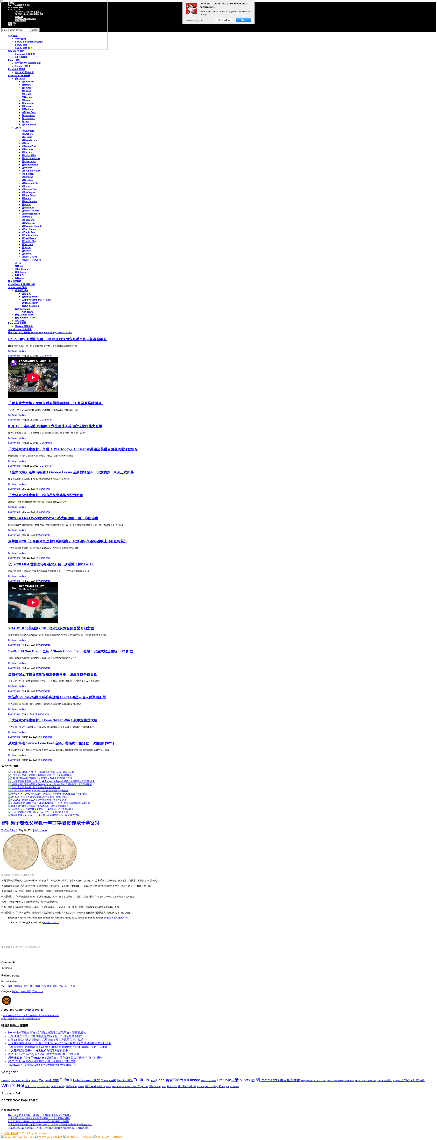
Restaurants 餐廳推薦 (19, 75)
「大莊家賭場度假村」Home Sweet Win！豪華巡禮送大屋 (52, 720)
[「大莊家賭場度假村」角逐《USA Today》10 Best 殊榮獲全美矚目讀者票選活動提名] (51, 781)
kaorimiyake (14, 355)
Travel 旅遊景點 (384, 1080)
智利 (55, 986)
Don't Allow (224, 20)
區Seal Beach (29, 238)
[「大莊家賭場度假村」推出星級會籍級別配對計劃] (34, 787)
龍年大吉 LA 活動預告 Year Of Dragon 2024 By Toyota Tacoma (40, 332)
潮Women (117, 1086)
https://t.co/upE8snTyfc (117, 917)
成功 (43, 986)
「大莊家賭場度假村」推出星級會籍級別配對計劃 (45, 495)
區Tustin (26, 247)
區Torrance (27, 244)
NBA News (27, 312)
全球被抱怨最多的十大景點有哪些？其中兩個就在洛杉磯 (31, 1015)
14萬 (10, 986)
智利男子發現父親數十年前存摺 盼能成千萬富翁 (50, 822)
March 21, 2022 (51, 922)
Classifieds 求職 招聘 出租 (21, 284)
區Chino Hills (29, 155)
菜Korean (27, 106)
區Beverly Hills (29, 140)
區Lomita (26, 198)
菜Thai (25, 121)
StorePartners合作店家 (20, 329)
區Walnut (26, 253)
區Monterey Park (30, 210)
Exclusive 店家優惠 (25, 54)
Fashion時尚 (125, 1080)
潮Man (108, 1087)
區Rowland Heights (32, 226)
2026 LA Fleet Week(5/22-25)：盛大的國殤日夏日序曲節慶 (53, 518)
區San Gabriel (29, 229)
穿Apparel (142, 1086)
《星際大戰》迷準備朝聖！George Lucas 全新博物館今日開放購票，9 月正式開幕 (71, 472)
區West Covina (29, 256)
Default (15, 991)
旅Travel (90, 1086)
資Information (187, 1086)
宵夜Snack (20, 272)
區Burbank (27, 149)
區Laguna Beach (30, 189)
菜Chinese (27, 88)
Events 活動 (14, 60)
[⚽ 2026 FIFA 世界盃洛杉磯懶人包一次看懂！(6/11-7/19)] (37, 796)
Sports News (319, 1080)
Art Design (5, 1081)
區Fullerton (28, 174)
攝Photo (81, 1087)
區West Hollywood (31, 260)
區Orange (27, 217)
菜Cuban (26, 91)
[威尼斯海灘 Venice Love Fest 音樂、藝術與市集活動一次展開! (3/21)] (43, 815)
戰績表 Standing (30, 306)
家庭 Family (58, 1086)
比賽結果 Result (30, 303)
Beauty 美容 (24, 1080)
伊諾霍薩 (18, 986)
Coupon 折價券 (16, 51)
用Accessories (129, 1086)
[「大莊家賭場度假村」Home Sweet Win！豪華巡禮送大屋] (38, 812)
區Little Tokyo (29, 195)
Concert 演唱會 (23, 66)
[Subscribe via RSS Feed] (17, 1136)
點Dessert (20, 278)
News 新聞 (25, 991)
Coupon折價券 (49, 1080)
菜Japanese (28, 103)
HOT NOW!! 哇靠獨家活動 (28, 63)
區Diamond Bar (30, 164)
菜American (28, 81)
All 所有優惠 (21, 57)
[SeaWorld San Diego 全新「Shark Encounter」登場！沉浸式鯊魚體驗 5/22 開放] (49, 803)
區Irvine (26, 186)
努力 (32, 986)
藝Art (164, 1087)
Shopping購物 (307, 1081)
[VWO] (199, 20)
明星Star (100, 1086)
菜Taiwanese (28, 118)
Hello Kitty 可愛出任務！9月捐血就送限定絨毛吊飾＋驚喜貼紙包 (57, 339)
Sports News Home (335, 1081)
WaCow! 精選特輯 (414, 1080)
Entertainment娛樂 (86, 1080)
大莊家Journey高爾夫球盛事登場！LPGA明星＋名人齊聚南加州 (57, 697)
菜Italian (26, 100)
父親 (61, 986)
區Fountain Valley (31, 170)
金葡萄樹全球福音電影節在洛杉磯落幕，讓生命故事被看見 (52, 674)
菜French (26, 94)
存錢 (38, 986)
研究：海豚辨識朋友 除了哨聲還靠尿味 (20, 1018)
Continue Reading (17, 351)
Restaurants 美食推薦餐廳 (280, 1080)
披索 (49, 986)
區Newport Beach (31, 213)
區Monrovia (28, 207)
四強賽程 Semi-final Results (36, 299)
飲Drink (19, 266)
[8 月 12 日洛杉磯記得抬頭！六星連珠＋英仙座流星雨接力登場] (40, 778)
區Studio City (29, 241)
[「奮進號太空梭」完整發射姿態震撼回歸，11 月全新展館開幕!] (40, 775)
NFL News (20, 320)
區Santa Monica (30, 235)
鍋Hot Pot (20, 275)
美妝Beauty (155, 1086)
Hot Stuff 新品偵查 (24, 72)
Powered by (191, 20)
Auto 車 (14, 1080)
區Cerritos (27, 152)
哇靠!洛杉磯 (11, 1133)
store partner (348, 1081)
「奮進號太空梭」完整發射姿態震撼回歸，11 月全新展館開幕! (55, 403)
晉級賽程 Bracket (30, 296)
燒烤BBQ (26, 84)
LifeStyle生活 (228, 1080)
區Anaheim (27, 134)
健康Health (30, 1086)
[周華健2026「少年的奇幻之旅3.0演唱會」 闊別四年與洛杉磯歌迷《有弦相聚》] (48, 793)
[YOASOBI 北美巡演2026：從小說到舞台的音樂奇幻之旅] (37, 800)
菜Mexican (27, 109)
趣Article (201, 1086)
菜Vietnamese (29, 124)
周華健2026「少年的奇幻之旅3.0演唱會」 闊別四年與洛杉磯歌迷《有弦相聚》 (67, 541)
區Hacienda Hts (30, 183)
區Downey (27, 167)
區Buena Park (29, 146)
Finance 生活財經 (17, 323)
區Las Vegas (28, 192)
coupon (34, 1080)
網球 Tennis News (24, 314)
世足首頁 (26, 293)
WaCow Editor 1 (9, 830)
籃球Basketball (22, 309)
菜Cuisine (20, 78)
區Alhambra (28, 131)
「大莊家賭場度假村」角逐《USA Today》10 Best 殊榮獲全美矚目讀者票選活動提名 (73, 449)
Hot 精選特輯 (14, 281)
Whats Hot (37, 991)
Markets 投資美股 (24, 326)
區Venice (26, 250)
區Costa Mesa (29, 161)
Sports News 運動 (17, 287)
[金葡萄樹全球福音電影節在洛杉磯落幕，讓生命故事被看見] (38, 806)
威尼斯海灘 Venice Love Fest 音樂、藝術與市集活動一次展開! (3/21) (61, 743)
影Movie (71, 1086)
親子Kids (172, 1086)
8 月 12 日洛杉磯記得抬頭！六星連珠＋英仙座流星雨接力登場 (55, 426)
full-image (192, 1080)
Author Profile (34, 1009)
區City (18, 127)
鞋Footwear (234, 1087)
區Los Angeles (29, 201)
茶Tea (18, 263)
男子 (67, 986)
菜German (27, 97)
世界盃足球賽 (21, 290)
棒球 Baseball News (25, 317)
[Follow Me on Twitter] (49, 1136)
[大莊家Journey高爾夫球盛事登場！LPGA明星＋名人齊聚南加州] (41, 809)
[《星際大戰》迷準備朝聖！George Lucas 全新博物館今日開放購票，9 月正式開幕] (50, 784)
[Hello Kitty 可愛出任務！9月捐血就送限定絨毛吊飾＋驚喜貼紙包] (41, 772)
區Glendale (27, 180)
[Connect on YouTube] (108, 1136)
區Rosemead (28, 223)
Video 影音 (398, 1080)
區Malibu (26, 204)
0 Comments (46, 355)
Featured (142, 1080)
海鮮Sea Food (29, 112)
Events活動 (108, 1080)
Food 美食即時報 (16, 69)
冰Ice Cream (21, 269)
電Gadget (223, 1086)
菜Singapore (28, 115)
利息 (26, 986)
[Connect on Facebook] (78, 1136)
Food (153, 1081)
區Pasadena (28, 220)
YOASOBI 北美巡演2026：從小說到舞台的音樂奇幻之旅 (51, 628)
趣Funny (211, 1086)
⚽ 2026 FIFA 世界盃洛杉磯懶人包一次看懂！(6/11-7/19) (51, 564)
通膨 (72, 986)
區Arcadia (27, 137)
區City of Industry (31, 158)
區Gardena (27, 177)
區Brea (25, 143)
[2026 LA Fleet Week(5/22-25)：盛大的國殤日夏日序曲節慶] (38, 790)
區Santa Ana (28, 232)
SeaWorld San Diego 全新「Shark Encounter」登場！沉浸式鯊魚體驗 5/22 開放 (70, 651)
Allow (243, 20)
